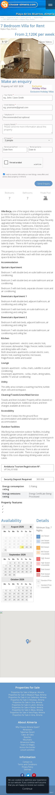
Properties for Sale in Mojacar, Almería (27, 692)
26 (27, 572)
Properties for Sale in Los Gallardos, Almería (27, 697)
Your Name (9, 95)
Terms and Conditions (27, 764)
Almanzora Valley (27, 742)
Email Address (10, 105)
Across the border (27, 747)
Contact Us (27, 762)
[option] (27, 58)
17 (18, 569)
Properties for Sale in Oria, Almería (27, 702)
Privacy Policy (27, 767)
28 (22, 547)
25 (22, 572)
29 (27, 547)
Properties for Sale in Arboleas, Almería (27, 700)
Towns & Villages (27, 744)
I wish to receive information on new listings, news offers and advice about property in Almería (25, 175)
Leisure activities (27, 750)
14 (5, 569)
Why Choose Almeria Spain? (27, 727)
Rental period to (35, 147)
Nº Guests (8, 138)
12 (27, 566)
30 (31, 547)
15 (10, 569)
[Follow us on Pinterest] (34, 775)
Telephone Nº (9, 115)
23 (14, 572)
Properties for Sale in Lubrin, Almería (27, 705)
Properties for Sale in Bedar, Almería (27, 707)
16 (14, 569)
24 (18, 572)
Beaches (27, 737)
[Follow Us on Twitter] (28, 775)
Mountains (27, 739)
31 (5, 550)
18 (22, 569)
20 (31, 569)
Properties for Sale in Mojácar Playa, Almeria (27, 695)
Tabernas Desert (27, 732)
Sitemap (27, 769)
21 (5, 572)
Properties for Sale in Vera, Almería (27, 715)
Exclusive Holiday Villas (42, 91)
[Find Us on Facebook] (22, 775)
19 (27, 569)
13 (31, 566)
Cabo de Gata (27, 734)
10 (18, 566)
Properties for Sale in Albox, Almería (27, 710)
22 (10, 572)
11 (22, 566)
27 (31, 572)
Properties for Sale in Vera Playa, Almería (27, 712)
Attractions (27, 729)
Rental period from (11, 147)
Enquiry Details (10, 125)
